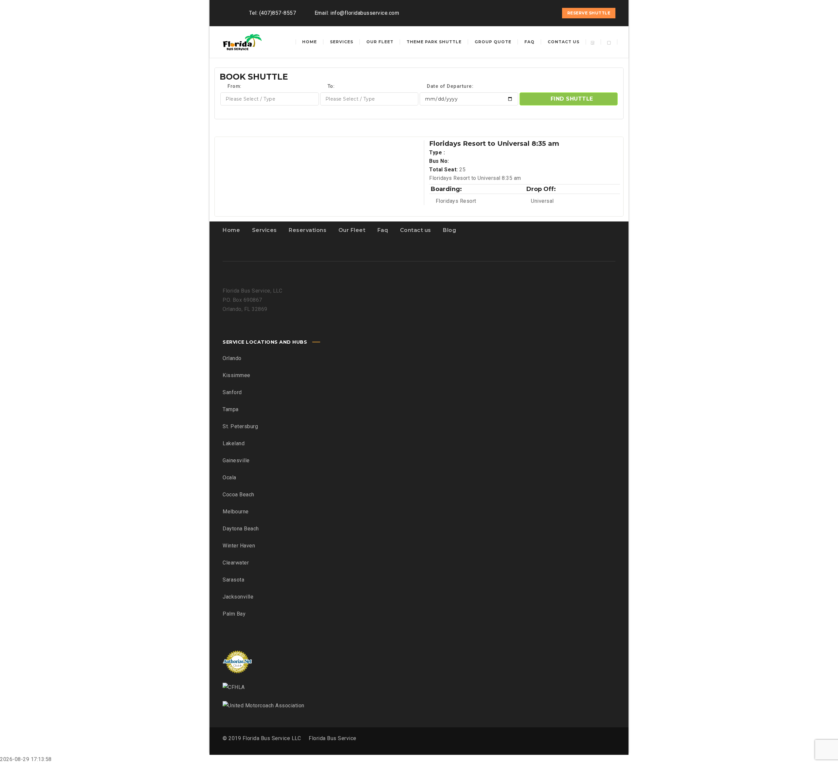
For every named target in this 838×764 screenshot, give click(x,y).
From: (234, 86)
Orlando (232, 358)
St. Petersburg (240, 426)
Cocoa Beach (238, 494)
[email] (548, 13)
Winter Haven (239, 546)
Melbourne (236, 511)
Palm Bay (234, 614)
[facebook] (525, 13)
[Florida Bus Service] (242, 42)
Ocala (229, 477)
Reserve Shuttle (588, 12)
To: (331, 86)
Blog (449, 230)
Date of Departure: (450, 86)
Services (264, 230)
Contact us (415, 230)
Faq (382, 230)
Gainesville (236, 460)
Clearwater (236, 563)
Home (231, 230)
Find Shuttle (572, 99)
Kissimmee (236, 375)
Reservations (307, 230)
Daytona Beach (241, 528)
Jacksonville (238, 597)
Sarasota (233, 580)
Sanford (232, 392)
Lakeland (234, 443)
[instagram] (536, 13)
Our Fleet (352, 230)
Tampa (231, 409)
